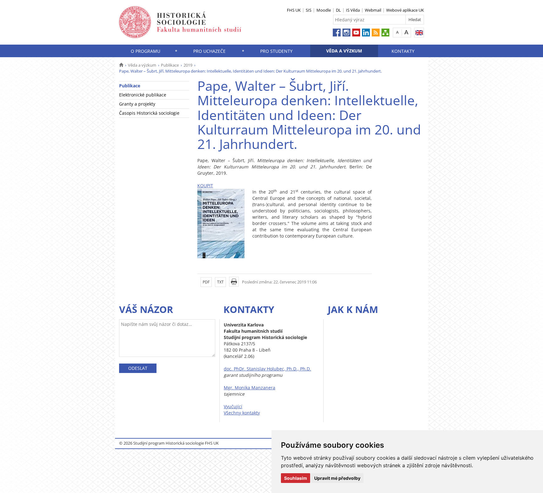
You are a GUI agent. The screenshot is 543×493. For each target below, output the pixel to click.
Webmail (373, 10)
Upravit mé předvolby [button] (337, 478)
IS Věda (353, 10)
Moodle (323, 10)
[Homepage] (121, 65)
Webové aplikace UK (405, 10)
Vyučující (233, 406)
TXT (220, 282)
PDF (206, 282)
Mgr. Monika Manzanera (249, 388)
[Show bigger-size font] (406, 32)
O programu (145, 51)
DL (338, 10)
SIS (308, 10)
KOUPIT (205, 186)
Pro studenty (276, 51)
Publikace (170, 65)
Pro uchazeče (209, 51)
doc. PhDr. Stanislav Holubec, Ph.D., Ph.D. (267, 369)
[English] (419, 32)
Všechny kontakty (242, 413)
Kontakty (403, 51)
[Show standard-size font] (397, 32)
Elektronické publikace (142, 95)
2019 (188, 65)
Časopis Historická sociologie (149, 113)
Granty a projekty (137, 104)
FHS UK (294, 10)
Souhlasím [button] (295, 478)
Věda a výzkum (344, 51)
